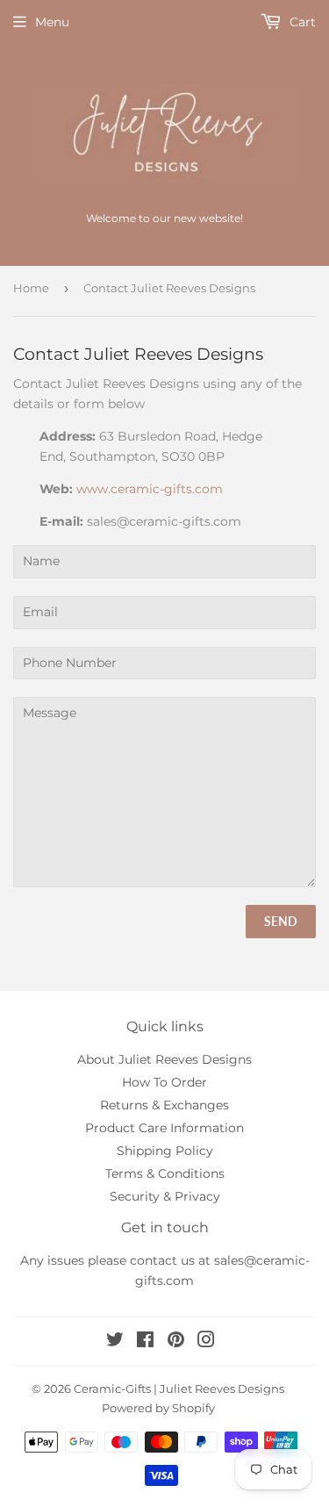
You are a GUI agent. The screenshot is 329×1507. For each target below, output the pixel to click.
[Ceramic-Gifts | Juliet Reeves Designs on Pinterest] (176, 1342)
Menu (52, 22)
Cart (301, 22)
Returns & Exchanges (164, 1105)
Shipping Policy (165, 1151)
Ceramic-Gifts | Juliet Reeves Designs (179, 1388)
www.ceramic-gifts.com (149, 489)
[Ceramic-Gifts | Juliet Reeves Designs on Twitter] (115, 1342)
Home (31, 288)
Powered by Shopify (158, 1408)
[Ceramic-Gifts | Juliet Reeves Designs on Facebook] (145, 1342)
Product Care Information (164, 1128)
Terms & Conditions (165, 1173)
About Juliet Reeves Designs (164, 1059)
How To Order (164, 1082)
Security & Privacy (165, 1196)
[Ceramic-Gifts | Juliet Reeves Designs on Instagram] (206, 1342)
